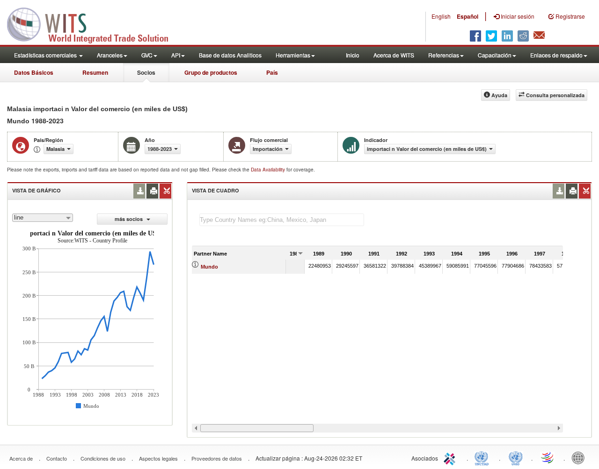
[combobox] (42, 217)
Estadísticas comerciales (46, 55)
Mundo (209, 267)
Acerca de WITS (393, 55)
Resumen (95, 72)
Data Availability (268, 169)
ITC (451, 457)
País (272, 72)
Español (467, 16)
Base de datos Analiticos (230, 55)
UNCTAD (483, 457)
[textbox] (281, 219)
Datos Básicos (33, 72)
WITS (93, 23)
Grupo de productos (210, 72)
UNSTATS (515, 457)
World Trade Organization (548, 457)
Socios (146, 72)
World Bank (580, 457)
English (441, 16)
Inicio (352, 55)
